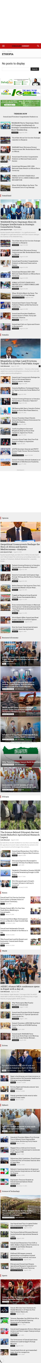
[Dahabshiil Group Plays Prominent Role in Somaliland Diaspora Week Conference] (20, 729)
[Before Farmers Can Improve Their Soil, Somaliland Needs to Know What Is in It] (5, 588)
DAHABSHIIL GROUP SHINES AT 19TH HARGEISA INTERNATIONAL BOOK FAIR (19, 786)
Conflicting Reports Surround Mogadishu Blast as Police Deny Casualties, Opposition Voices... (23, 431)
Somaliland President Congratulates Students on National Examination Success (25, 159)
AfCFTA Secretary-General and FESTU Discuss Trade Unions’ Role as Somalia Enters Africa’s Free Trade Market (18, 684)
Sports (12, 1345)
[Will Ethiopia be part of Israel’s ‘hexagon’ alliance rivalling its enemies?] (5, 883)
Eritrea (4, 1070)
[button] (3, 46)
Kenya (2, 903)
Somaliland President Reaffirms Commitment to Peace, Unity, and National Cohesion (24, 315)
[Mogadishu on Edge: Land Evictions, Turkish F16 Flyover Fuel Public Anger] (20, 349)
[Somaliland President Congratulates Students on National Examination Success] (5, 159)
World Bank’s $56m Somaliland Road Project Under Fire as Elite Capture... (25, 618)
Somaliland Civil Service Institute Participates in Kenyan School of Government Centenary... (12, 899)
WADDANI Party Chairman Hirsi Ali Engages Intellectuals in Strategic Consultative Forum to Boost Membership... (25, 126)
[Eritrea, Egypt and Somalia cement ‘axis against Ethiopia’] (4, 1089)
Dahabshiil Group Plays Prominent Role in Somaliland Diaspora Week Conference (20, 736)
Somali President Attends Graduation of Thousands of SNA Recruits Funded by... (26, 461)
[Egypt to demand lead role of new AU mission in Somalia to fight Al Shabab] (20, 1061)
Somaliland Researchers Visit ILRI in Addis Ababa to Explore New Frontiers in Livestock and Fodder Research (24, 1245)
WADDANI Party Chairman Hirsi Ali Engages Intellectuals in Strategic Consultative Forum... (18, 224)
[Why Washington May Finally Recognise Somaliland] (5, 1005)
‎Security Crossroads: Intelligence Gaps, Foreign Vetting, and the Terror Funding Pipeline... (26, 577)
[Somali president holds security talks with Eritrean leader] (4, 1098)
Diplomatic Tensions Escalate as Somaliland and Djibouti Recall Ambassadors (21, 1182)
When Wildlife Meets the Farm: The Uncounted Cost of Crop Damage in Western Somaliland (17, 1213)
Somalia (3, 357)
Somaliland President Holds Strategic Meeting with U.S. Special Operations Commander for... (25, 1014)
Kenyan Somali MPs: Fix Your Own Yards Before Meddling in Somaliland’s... (12, 910)
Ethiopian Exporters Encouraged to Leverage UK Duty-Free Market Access (25, 862)
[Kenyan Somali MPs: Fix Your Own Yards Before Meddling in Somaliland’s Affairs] (36, 910)
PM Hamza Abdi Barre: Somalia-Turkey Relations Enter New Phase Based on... (26, 409)
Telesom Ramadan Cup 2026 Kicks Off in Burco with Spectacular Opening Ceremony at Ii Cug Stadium (24, 1320)
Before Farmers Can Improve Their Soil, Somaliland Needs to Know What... (26, 587)
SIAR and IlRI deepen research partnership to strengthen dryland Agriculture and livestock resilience (23, 1255)
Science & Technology (4, 190)
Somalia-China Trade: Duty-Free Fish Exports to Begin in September (25, 440)
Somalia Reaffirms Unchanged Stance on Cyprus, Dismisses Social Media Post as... (26, 390)
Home (3, 51)
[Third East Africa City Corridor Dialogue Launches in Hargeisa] (5, 140)
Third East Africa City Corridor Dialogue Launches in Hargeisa (26, 242)
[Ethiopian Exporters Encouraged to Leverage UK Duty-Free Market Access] (5, 863)
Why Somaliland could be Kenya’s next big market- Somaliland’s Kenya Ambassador (14, 941)
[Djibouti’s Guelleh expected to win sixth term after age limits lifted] (20, 1121)
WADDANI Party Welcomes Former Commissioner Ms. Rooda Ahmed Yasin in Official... (26, 149)
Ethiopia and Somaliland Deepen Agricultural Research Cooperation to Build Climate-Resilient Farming (23, 1266)
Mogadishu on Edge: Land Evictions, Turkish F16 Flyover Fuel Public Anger (19, 362)
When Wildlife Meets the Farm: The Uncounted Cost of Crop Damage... (25, 294)
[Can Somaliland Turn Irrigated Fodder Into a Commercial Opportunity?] (4, 1226)
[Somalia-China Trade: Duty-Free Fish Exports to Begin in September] (5, 441)
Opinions (15, 383)
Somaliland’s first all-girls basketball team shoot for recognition (23, 1351)
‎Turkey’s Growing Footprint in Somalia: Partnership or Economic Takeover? (26, 400)
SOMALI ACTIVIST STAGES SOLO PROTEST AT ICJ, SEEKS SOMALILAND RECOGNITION (25, 178)
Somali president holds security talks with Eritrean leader (23, 1096)
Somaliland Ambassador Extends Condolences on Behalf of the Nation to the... (14, 930)
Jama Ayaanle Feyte (6, 229)
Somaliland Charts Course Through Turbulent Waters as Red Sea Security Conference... (25, 305)
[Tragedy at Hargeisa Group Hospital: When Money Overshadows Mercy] (5, 597)
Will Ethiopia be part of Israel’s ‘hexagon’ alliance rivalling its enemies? (23, 883)
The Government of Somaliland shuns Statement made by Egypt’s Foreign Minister (24, 1342)
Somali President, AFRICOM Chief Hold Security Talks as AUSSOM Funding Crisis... (26, 1025)
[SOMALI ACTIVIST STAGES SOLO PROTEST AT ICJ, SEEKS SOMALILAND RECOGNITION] (5, 178)
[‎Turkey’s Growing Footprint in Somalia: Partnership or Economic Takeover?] (5, 401)
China (14, 443)
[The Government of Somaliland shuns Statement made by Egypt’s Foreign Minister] (4, 1342)
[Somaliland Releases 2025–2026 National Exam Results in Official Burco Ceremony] (5, 168)
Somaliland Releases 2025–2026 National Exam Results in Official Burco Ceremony (26, 168)
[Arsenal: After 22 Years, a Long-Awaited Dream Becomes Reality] (20, 1291)
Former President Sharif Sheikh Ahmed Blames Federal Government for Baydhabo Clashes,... (26, 420)
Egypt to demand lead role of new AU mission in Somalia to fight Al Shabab (18, 1066)
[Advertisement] (20, 21)
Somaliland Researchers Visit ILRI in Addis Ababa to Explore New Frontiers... (26, 852)
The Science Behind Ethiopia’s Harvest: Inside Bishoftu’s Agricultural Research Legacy (20, 835)
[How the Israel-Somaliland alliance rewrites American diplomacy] (5, 629)
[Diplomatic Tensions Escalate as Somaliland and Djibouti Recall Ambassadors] (4, 1182)
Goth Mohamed (5, 366)
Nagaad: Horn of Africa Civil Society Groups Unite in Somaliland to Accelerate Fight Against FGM (25, 1150)
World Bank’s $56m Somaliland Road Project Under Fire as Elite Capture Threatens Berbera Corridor (17, 709)
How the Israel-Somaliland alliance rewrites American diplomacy (25, 628)
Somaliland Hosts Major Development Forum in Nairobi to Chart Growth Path (14, 920)
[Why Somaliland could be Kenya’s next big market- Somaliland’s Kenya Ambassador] (36, 941)
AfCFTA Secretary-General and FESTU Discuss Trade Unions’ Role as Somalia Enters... (25, 451)
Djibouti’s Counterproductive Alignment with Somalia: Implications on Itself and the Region (25, 1171)
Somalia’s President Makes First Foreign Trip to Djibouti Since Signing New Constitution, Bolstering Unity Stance (24, 1139)
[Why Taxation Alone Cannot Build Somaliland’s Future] (20, 754)
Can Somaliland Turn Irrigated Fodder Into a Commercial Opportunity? (24, 1225)
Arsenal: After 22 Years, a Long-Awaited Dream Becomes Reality (19, 1298)
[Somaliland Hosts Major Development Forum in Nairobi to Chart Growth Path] (36, 921)
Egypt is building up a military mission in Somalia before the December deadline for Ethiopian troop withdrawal (25, 1078)
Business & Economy (18, 455)
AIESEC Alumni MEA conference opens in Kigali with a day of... (20, 987)
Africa (4, 663)
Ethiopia (3, 829)
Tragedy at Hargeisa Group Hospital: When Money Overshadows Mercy (24, 596)
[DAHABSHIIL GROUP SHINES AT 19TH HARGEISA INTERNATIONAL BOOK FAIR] (20, 779)
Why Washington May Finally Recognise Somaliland (22, 1004)
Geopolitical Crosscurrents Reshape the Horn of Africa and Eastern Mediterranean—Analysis (26, 379)
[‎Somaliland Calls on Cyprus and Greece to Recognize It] (5, 326)
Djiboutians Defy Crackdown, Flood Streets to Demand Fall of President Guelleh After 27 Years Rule (25, 1160)
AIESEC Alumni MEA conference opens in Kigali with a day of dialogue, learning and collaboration (20, 659)
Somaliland (15, 132)
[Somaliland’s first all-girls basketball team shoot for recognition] (4, 1352)
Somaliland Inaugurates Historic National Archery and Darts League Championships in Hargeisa (25, 1331)
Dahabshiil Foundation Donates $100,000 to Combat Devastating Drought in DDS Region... (26, 872)
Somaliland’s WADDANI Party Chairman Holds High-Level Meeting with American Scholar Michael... (25, 1036)
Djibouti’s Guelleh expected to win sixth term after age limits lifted (18, 1127)
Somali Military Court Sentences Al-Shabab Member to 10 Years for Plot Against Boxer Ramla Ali (23, 1310)
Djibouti (5, 1131)
